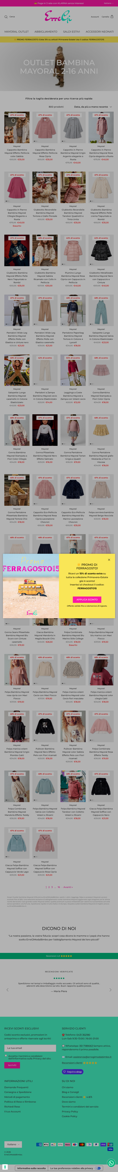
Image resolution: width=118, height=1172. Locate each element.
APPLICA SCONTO (87, 599)
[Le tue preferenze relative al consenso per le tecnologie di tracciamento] (5, 1167)
